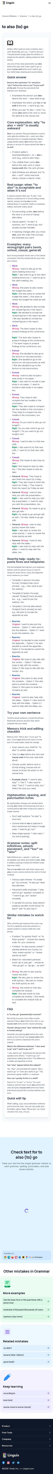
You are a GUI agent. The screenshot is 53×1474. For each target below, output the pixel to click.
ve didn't (7, 1348)
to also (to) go (35, 16)
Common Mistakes (9, 16)
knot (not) (7, 1400)
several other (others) (13, 1355)
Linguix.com (28, 1468)
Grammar (23, 16)
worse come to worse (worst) (17, 1407)
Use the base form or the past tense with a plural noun (22, 1301)
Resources (7, 1445)
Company (6, 1439)
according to (9, 1393)
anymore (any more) (12, 1316)
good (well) (8, 1362)
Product (6, 1426)
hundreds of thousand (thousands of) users (23, 1309)
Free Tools (7, 1432)
